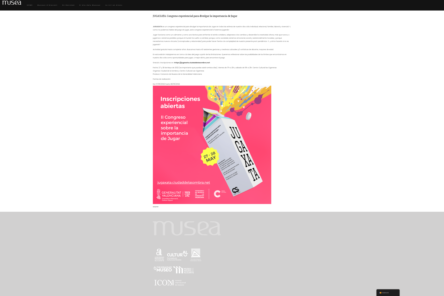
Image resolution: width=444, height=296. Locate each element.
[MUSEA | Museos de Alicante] (11, 2)
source (155, 207)
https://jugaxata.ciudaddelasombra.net (192, 62)
